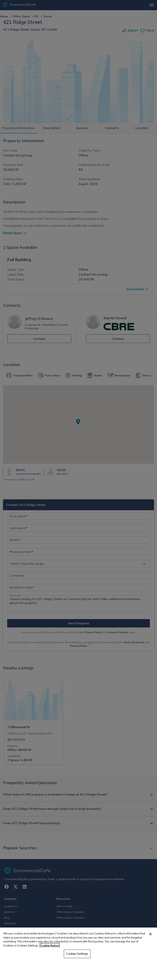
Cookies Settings (77, 953)
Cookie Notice (49, 945)
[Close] (150, 934)
